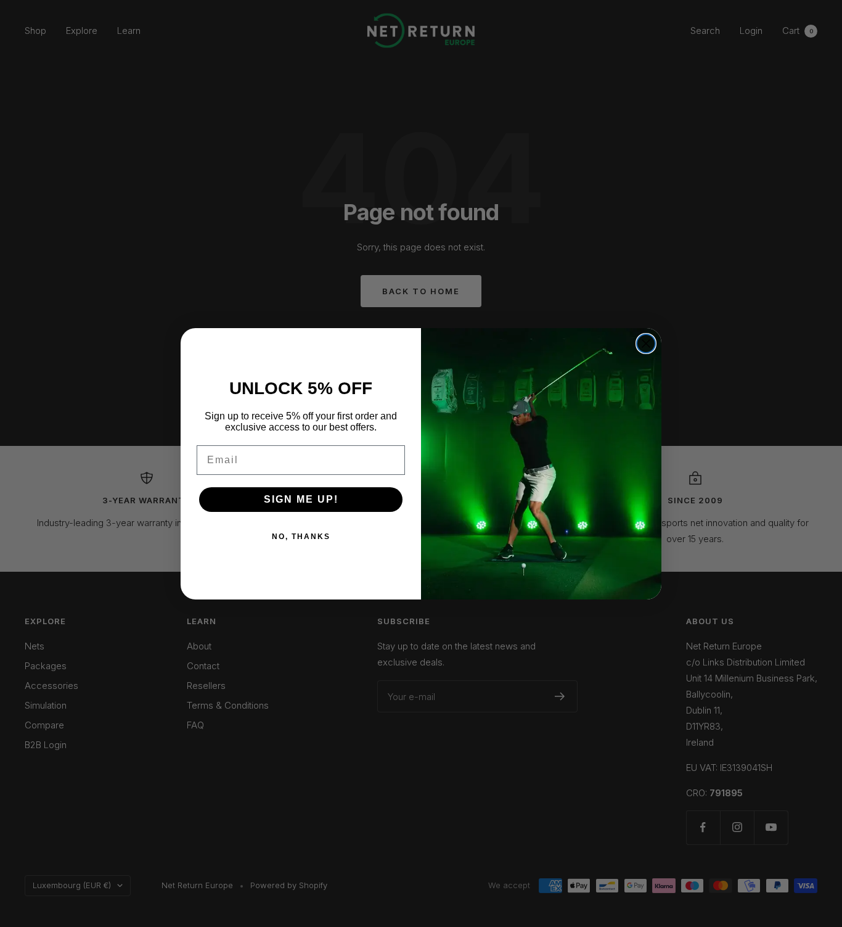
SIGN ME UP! (301, 499)
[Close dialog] (646, 343)
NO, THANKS (301, 536)
